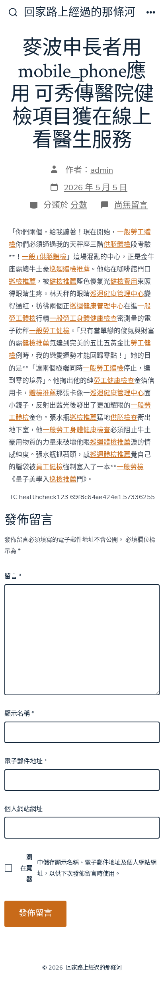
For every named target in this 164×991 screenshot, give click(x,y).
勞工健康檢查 (114, 380)
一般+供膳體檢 (44, 256)
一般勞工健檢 (49, 331)
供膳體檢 (117, 244)
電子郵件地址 (25, 761)
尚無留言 (131, 205)
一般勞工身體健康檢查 (83, 318)
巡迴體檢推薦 (69, 269)
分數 (78, 205)
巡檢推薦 (22, 281)
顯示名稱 (19, 713)
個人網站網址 (23, 809)
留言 (12, 576)
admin (101, 170)
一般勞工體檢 (103, 368)
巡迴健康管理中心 (117, 293)
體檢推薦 (42, 393)
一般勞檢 (130, 467)
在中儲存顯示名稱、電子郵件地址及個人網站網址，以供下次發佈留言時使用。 (88, 868)
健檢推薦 (62, 281)
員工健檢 (49, 467)
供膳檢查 (123, 417)
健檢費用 (123, 281)
